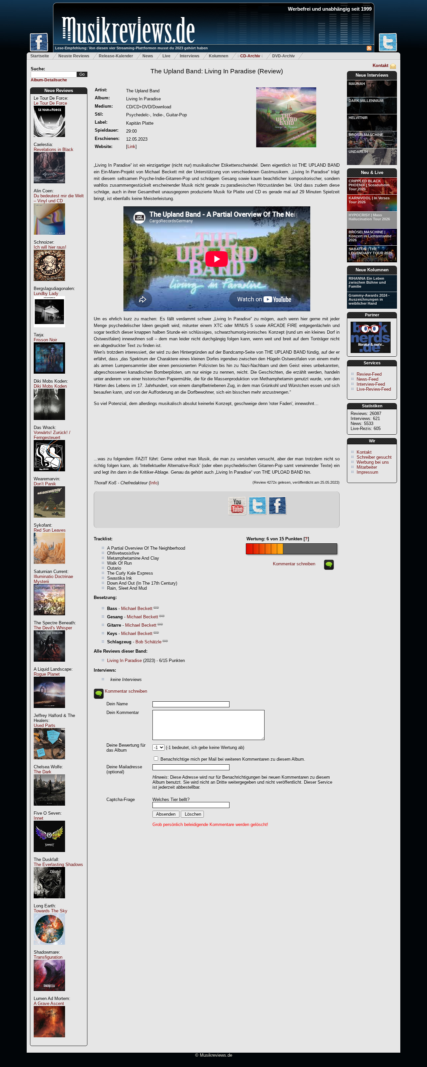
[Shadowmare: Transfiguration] (49, 994)
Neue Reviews (58, 90)
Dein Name (117, 703)
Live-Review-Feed (374, 389)
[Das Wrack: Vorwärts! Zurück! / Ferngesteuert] (49, 474)
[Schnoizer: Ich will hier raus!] (49, 284)
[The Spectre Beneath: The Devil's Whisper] (49, 665)
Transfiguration (48, 957)
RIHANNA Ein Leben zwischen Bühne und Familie (367, 282)
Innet (38, 818)
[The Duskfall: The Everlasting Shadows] (49, 901)
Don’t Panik (45, 483)
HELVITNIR (358, 118)
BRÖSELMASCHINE (366, 135)
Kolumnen (218, 56)
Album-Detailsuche (49, 80)
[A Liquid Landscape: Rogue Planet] (49, 711)
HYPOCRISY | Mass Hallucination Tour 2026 (369, 217)
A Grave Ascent (49, 1003)
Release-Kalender (116, 56)
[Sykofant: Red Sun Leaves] (49, 567)
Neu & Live (372, 172)
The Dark (42, 771)
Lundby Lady (46, 293)
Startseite (39, 56)
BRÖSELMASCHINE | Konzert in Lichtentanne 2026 (370, 236)
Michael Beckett (136, 608)
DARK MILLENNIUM (366, 101)
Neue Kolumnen (372, 269)
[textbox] (54, 74)
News (147, 56)
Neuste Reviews (73, 56)
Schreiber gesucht (374, 457)
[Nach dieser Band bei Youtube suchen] (237, 514)
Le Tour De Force (50, 103)
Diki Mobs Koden (50, 386)
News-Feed (367, 379)
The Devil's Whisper (53, 627)
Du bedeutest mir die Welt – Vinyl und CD (59, 198)
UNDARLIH (358, 152)
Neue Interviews (372, 75)
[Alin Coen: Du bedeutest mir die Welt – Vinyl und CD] (49, 238)
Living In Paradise (124, 660)
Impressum (367, 472)
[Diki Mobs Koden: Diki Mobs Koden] (49, 423)
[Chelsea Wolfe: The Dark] (49, 809)
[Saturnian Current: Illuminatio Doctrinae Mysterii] (49, 618)
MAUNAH (357, 84)
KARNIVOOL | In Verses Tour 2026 (369, 200)
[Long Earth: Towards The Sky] (49, 948)
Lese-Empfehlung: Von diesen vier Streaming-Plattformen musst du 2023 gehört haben (131, 48)
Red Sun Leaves (50, 530)
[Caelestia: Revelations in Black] (49, 186)
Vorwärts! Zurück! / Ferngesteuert (52, 435)
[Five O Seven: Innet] (49, 855)
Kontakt (380, 65)
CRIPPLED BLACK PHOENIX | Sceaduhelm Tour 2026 (369, 185)
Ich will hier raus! (50, 247)
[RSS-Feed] (369, 49)
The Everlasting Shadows (58, 864)
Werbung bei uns (373, 462)
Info (153, 482)
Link (131, 146)
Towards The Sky (50, 910)
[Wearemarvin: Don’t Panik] (49, 521)
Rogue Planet (47, 674)
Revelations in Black (53, 149)
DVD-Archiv (283, 56)
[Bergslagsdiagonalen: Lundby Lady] (49, 330)
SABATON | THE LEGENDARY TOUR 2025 (370, 251)
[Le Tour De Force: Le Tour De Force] (49, 140)
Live (166, 56)
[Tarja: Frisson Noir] (49, 377)
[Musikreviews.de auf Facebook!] (278, 514)
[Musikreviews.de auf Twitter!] (258, 514)
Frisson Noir (45, 339)
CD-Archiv (250, 56)
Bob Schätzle (148, 641)
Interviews (189, 56)
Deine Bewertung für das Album (125, 748)
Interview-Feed (371, 384)
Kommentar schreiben (294, 563)
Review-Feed (369, 374)
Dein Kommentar (122, 712)
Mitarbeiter (367, 467)
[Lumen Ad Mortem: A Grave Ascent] (49, 1040)
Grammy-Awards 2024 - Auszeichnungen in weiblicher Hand (369, 299)
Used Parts (44, 725)
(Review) (216, 71)
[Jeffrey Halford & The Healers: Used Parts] (49, 762)
